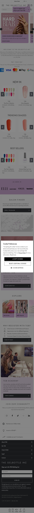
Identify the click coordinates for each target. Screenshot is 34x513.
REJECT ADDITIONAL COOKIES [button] (17, 263)
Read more (13, 255)
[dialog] (17, 256)
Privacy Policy (22, 253)
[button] (17, 268)
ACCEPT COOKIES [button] (17, 259)
